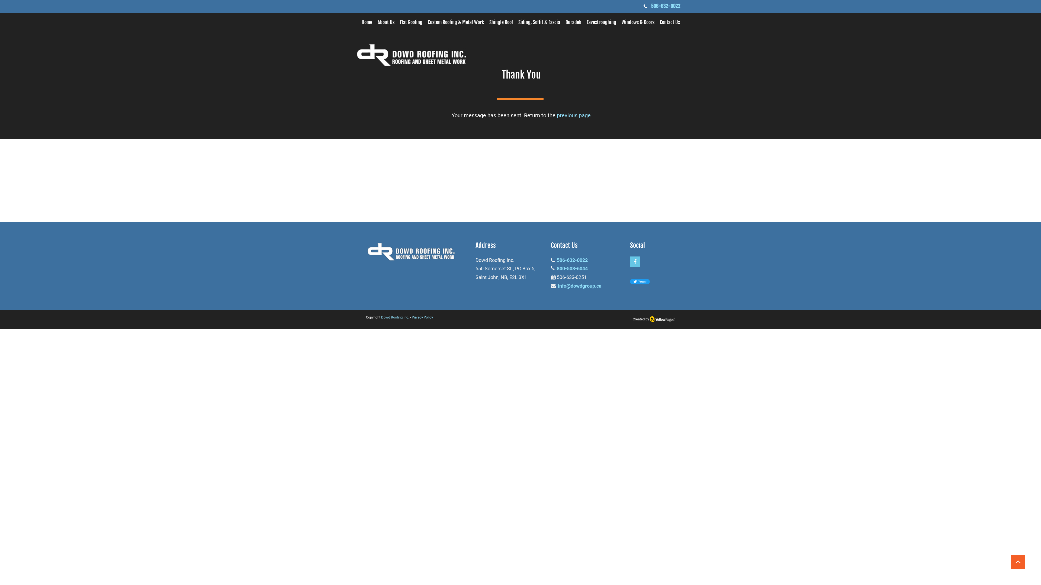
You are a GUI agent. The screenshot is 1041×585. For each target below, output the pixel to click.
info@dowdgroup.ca (580, 286)
